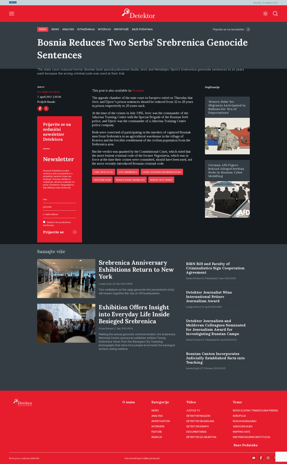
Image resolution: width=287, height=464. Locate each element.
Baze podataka (142, 29)
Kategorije (160, 402)
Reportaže (121, 29)
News (55, 29)
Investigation (160, 421)
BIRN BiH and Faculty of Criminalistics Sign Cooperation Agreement (215, 268)
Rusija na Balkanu (244, 421)
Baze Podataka (246, 445)
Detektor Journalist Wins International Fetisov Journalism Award (209, 296)
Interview (157, 426)
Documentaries (196, 431)
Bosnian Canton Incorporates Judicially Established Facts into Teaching (215, 358)
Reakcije (156, 437)
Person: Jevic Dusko (161, 180)
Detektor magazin (198, 416)
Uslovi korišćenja (133, 458)
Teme (237, 402)
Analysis (68, 29)
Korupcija (239, 416)
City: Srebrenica (127, 172)
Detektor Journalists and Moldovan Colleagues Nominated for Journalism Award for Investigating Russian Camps (216, 327)
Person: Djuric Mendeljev (130, 180)
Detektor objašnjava (200, 421)
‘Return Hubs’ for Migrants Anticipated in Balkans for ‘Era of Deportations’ (227, 107)
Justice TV (193, 410)
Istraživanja (86, 29)
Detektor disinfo (197, 426)
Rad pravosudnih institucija (251, 437)
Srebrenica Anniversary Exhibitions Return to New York (136, 269)
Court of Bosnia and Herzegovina (161, 172)
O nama (128, 402)
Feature (156, 431)
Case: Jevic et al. (103, 172)
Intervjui (104, 29)
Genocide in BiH (102, 180)
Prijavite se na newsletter (228, 29)
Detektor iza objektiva (201, 437)
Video (43, 29)
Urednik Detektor (48, 91)
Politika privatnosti (150, 458)
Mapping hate (241, 431)
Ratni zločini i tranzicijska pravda (255, 410)
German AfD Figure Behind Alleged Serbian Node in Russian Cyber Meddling (226, 170)
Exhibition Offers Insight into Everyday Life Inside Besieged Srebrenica (134, 314)
